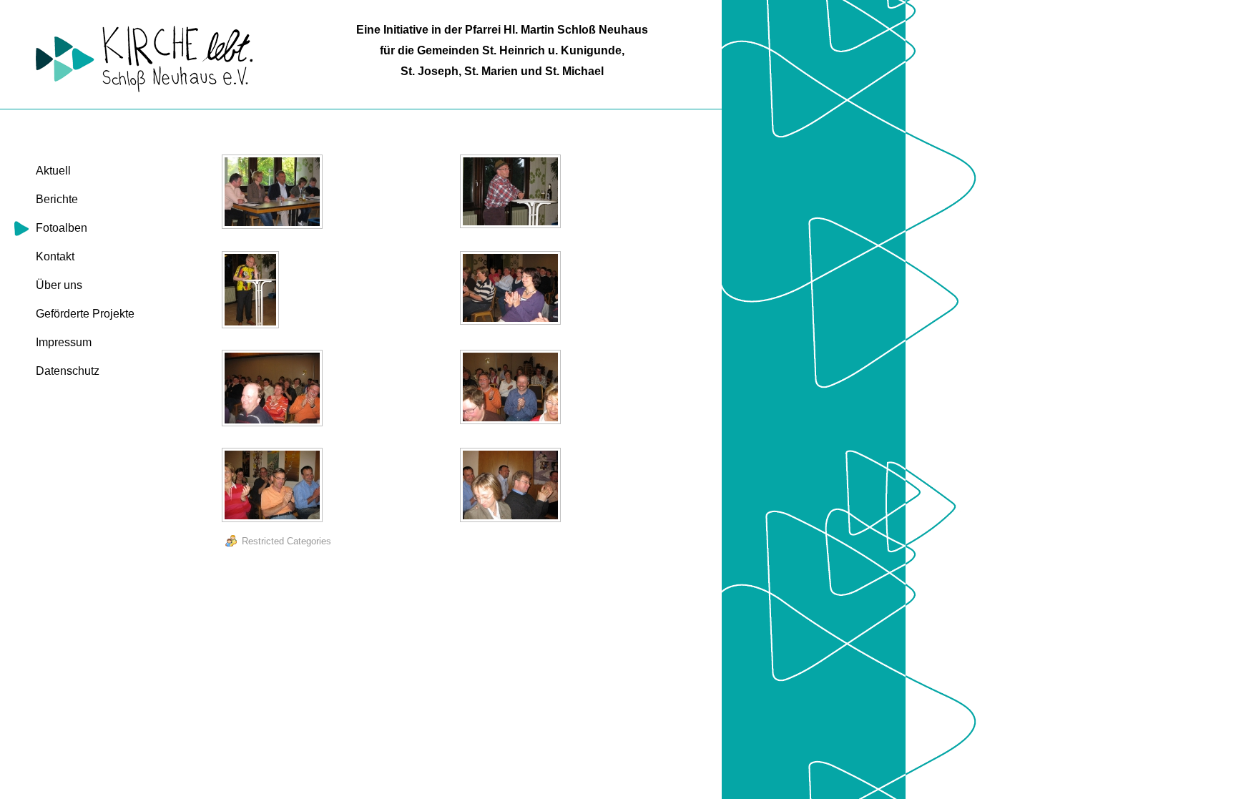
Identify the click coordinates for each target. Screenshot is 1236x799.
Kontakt (55, 256)
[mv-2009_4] (512, 289)
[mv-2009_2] (512, 193)
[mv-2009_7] (274, 487)
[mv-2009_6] (512, 389)
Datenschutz (67, 371)
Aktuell (53, 171)
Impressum (64, 342)
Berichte (57, 199)
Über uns (59, 285)
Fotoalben (61, 228)
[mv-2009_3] (252, 291)
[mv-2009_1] (274, 193)
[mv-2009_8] (512, 487)
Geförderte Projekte (85, 314)
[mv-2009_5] (274, 390)
